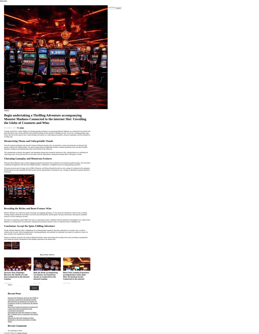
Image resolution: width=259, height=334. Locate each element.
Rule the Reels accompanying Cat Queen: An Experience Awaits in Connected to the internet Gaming (46, 275)
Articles (6, 110)
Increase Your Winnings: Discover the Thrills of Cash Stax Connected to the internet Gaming (16, 275)
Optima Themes (22, 333)
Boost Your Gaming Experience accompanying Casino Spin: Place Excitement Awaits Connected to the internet (76, 275)
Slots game (3, 1)
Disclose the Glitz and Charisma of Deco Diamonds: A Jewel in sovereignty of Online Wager (22, 319)
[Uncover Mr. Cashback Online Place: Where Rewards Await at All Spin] (8, 249)
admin (22, 128)
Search (10, 285)
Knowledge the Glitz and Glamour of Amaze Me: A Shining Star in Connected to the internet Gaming (23, 314)
